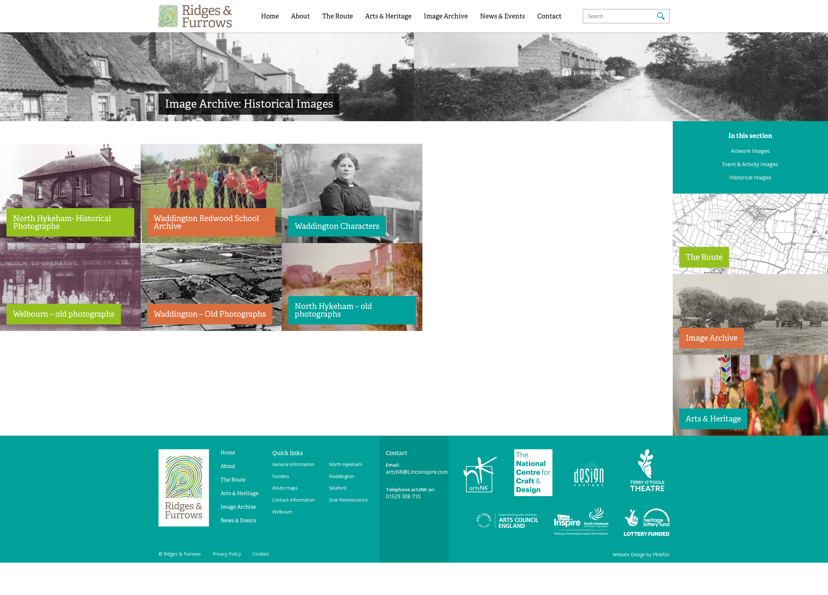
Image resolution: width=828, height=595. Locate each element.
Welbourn (282, 512)
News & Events (502, 16)
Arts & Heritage (388, 16)
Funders (280, 476)
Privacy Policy (226, 554)
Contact (549, 16)
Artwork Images (750, 150)
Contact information (293, 500)
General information (293, 464)
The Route (337, 16)
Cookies (260, 554)
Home (270, 16)
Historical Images (750, 177)
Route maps (285, 488)
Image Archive (446, 16)
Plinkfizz (661, 554)
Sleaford (337, 488)
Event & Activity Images (750, 164)
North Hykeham (345, 464)
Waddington (341, 476)
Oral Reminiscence (348, 500)
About (300, 16)
